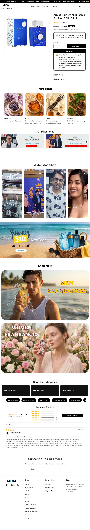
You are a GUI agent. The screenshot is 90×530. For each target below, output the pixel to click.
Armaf (27, 494)
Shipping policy (50, 491)
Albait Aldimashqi (30, 508)
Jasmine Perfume (28, 400)
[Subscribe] (59, 469)
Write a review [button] (72, 415)
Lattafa (27, 491)
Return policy (49, 487)
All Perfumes (29, 487)
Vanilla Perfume (13, 400)
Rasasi (27, 501)
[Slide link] (45, 240)
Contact (27, 518)
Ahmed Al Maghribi (31, 511)
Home (27, 484)
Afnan (27, 498)
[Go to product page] (18, 172)
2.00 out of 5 (22, 414)
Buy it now (69, 51)
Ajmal (26, 515)
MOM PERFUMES (47, 527)
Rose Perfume (75, 400)
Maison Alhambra (30, 505)
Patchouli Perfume (59, 400)
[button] (39, 7)
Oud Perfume (44, 400)
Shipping (64, 29)
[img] (10, 430)
